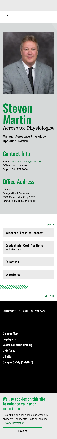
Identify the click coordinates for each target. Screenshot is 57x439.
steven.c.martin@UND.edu (27, 161)
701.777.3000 (38, 311)
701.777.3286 (20, 165)
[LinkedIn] (28, 320)
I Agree (30, 431)
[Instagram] (12, 320)
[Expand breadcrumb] (7, 15)
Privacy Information (13, 423)
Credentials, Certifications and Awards (24, 247)
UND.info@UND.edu (15, 311)
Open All (50, 224)
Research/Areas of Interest (24, 233)
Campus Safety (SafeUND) (18, 362)
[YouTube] (5, 320)
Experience (18, 275)
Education (18, 262)
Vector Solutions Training (17, 345)
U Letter (7, 356)
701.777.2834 (20, 169)
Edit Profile (49, 295)
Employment (10, 339)
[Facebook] (20, 320)
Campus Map (10, 333)
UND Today (9, 350)
